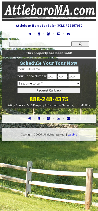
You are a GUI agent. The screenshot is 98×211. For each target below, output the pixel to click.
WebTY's (72, 134)
